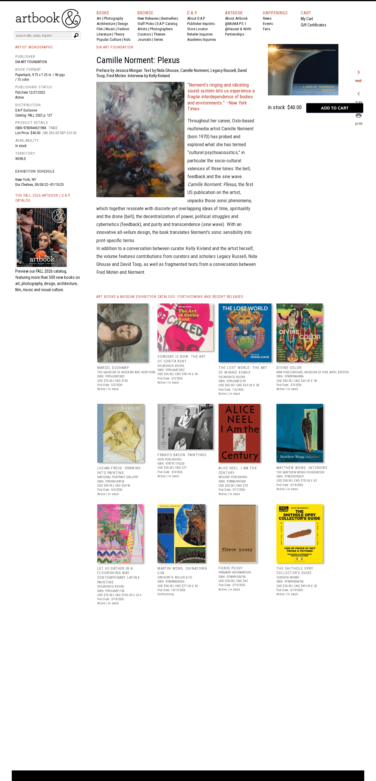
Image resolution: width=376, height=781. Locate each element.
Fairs (266, 29)
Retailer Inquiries (200, 34)
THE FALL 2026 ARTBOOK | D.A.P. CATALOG (43, 198)
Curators (144, 34)
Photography (113, 18)
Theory (119, 34)
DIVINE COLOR (288, 368)
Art (99, 18)
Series (158, 39)
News (267, 18)
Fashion (123, 29)
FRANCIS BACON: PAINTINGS (182, 455)
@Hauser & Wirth (238, 29)
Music (110, 29)
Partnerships (234, 34)
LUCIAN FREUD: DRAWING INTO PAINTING (119, 470)
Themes (159, 34)
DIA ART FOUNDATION (114, 47)
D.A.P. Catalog (167, 23)
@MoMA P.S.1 (235, 23)
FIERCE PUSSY (231, 568)
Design (123, 23)
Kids (127, 39)
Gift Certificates (313, 25)
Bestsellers (169, 18)
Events (268, 23)
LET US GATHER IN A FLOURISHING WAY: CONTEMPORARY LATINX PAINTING (118, 575)
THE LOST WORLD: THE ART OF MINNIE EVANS (243, 370)
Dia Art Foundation (31, 62)
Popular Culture (109, 39)
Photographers (161, 29)
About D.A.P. (196, 18)
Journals (144, 39)
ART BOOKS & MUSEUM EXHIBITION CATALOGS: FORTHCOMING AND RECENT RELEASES (169, 297)
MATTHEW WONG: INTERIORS (301, 468)
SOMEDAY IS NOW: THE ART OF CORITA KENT (181, 359)
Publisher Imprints (201, 23)
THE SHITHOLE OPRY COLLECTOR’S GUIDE (294, 570)
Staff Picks (145, 23)
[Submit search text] (76, 35)
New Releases (148, 18)
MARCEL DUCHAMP (113, 368)
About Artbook (236, 18)
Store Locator (197, 29)
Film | (101, 29)
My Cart (307, 18)
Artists (142, 29)
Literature (104, 34)
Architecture (106, 23)
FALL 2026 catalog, (51, 271)
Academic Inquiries (201, 39)
